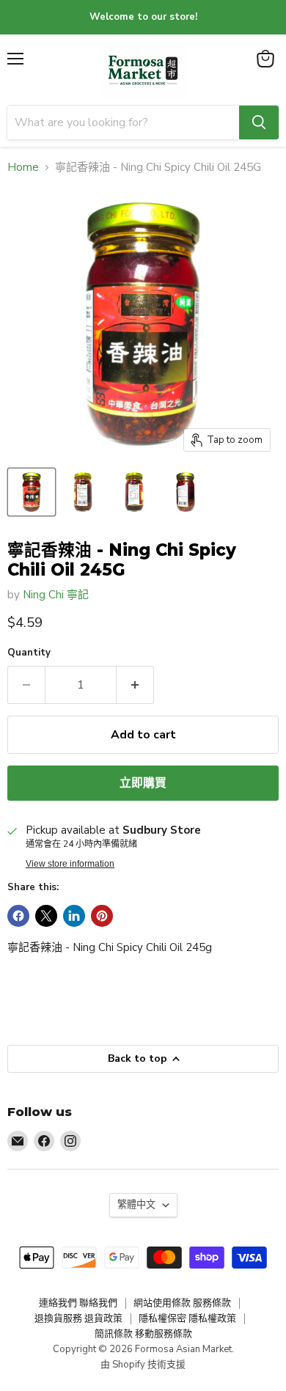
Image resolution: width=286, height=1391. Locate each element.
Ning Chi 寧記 (56, 594)
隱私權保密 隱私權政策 (187, 1318)
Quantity (29, 652)
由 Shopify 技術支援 (143, 1364)
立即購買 (143, 783)
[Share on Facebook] (18, 916)
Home (23, 167)
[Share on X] (46, 916)
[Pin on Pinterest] (102, 916)
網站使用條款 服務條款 (182, 1303)
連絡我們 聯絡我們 (78, 1303)
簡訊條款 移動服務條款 (143, 1333)
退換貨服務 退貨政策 (78, 1318)
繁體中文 (136, 1204)
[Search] (259, 122)
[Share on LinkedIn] (74, 916)
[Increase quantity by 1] (135, 685)
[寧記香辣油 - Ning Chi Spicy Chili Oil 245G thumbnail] (31, 492)
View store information (70, 864)
